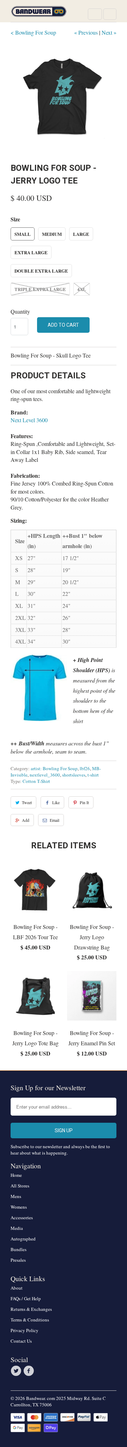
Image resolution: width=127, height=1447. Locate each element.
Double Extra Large (41, 270)
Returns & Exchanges (31, 1309)
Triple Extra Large (40, 289)
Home (16, 1175)
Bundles (18, 1249)
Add (25, 820)
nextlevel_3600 (45, 775)
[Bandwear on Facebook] (29, 1371)
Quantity (20, 311)
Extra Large (31, 252)
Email (54, 820)
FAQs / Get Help (26, 1298)
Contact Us (21, 1341)
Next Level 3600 (29, 420)
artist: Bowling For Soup (54, 768)
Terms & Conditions (30, 1320)
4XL (81, 289)
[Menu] (95, 14)
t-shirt (93, 775)
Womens (19, 1207)
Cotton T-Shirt (36, 781)
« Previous (86, 32)
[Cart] (109, 14)
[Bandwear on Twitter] (17, 1371)
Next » (109, 32)
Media (17, 1228)
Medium (52, 234)
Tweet (27, 802)
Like (56, 802)
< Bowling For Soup (33, 32)
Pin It (84, 802)
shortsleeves (73, 775)
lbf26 (85, 768)
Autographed (23, 1239)
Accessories (22, 1217)
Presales (18, 1260)
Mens (16, 1196)
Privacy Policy (24, 1330)
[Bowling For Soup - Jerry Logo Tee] (63, 98)
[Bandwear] (39, 13)
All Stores (20, 1185)
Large (81, 234)
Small (22, 234)
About (17, 1288)
